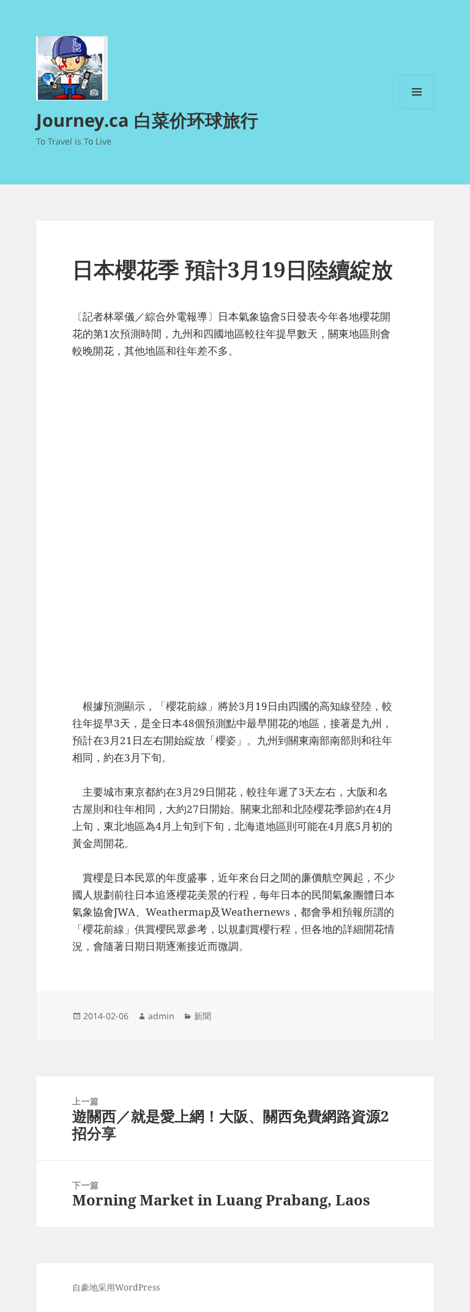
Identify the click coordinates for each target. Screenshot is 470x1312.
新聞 (202, 1016)
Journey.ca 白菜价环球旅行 (147, 120)
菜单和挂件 (417, 108)
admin (161, 1016)
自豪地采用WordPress (116, 1287)
